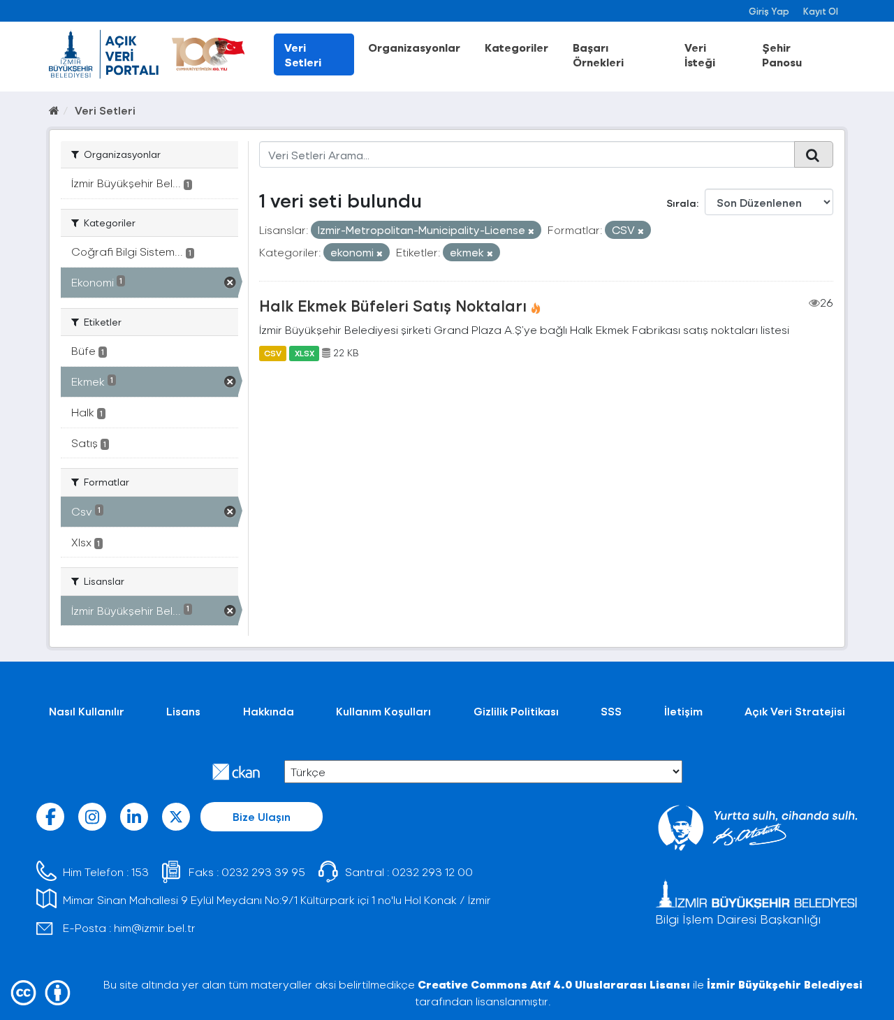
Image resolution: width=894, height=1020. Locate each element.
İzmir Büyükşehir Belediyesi (785, 984)
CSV (272, 352)
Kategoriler (516, 47)
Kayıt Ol (820, 11)
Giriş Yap (769, 11)
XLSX (304, 352)
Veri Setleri (302, 54)
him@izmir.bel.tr (155, 927)
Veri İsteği (699, 54)
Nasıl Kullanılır (86, 711)
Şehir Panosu (782, 54)
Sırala (681, 203)
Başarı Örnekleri (598, 54)
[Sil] (531, 231)
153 (140, 871)
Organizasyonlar (414, 47)
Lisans (183, 711)
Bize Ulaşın (262, 816)
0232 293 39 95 (263, 871)
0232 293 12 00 (432, 871)
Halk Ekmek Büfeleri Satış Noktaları (393, 305)
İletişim (683, 711)
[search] (813, 154)
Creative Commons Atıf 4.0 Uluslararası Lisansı (554, 984)
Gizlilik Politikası (516, 711)
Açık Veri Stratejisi (795, 711)
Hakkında (268, 711)
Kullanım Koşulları (383, 711)
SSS (611, 711)
